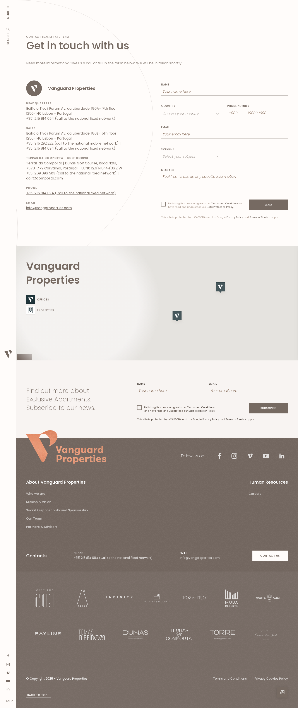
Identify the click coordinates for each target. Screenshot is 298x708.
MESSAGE (168, 170)
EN (8, 701)
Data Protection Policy (220, 207)
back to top (37, 695)
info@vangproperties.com (49, 207)
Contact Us (270, 556)
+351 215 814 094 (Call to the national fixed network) (71, 193)
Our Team (34, 518)
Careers (254, 493)
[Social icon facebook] (8, 655)
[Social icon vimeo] (8, 672)
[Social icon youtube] (8, 680)
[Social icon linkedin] (8, 689)
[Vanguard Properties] (66, 447)
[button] (221, 290)
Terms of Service (260, 217)
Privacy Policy (234, 217)
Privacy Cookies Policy (271, 678)
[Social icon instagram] (8, 664)
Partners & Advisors (42, 527)
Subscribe (268, 408)
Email (165, 127)
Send (268, 205)
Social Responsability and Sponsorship (57, 510)
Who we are (35, 493)
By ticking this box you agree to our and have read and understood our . (206, 205)
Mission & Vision (38, 502)
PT (8, 693)
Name (165, 84)
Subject (167, 148)
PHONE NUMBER (238, 106)
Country (168, 106)
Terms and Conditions (225, 203)
